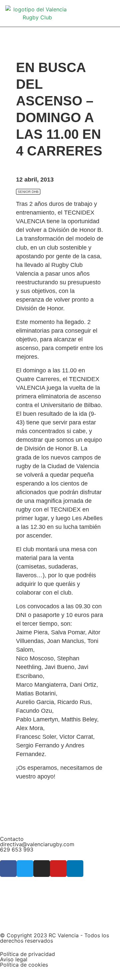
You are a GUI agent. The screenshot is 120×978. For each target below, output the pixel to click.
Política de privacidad (27, 954)
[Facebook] (8, 868)
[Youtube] (58, 868)
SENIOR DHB (28, 192)
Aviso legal (13, 959)
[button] (110, 13)
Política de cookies (24, 964)
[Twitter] (25, 868)
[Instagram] (41, 868)
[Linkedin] (75, 868)
